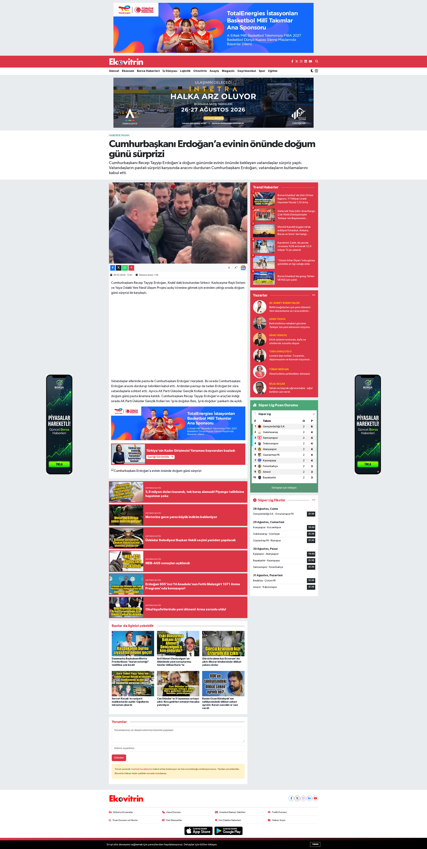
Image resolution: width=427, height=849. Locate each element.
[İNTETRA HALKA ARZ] (213, 102)
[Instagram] (303, 798)
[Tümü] (313, 295)
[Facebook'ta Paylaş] (112, 268)
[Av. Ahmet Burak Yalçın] (259, 306)
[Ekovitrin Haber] (126, 61)
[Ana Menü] (315, 71)
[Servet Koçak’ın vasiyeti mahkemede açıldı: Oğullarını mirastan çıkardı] (133, 683)
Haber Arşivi (278, 820)
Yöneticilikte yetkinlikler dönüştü (289, 373)
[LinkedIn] (309, 798)
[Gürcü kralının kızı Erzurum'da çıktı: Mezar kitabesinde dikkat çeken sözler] (223, 643)
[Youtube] (315, 798)
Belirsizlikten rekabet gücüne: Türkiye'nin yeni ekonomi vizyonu (289, 325)
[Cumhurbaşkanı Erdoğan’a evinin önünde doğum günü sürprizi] (178, 223)
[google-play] (228, 830)
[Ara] (316, 62)
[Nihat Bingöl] (259, 339)
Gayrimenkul (246, 71)
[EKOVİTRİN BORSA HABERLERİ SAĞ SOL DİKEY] (59, 424)
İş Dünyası (170, 71)
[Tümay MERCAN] (259, 371)
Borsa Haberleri (148, 71)
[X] (297, 798)
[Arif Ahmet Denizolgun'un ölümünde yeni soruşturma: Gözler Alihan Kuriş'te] (178, 643)
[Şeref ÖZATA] (259, 323)
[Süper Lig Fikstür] (313, 500)
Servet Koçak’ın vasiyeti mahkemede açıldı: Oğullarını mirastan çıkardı (130, 701)
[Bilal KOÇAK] (259, 387)
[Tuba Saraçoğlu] (259, 355)
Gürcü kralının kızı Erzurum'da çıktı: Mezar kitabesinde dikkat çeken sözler (221, 661)
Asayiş (214, 71)
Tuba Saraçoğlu (280, 351)
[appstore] (199, 830)
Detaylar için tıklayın (284, 487)
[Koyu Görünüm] (312, 71)
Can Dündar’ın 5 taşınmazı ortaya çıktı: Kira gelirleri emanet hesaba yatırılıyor (178, 701)
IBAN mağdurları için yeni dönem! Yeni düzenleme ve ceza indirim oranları (289, 309)
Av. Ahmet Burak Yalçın (284, 303)
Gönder (119, 757)
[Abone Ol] (243, 267)
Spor (262, 71)
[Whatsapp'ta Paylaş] (125, 268)
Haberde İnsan (119, 135)
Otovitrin (200, 71)
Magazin (228, 71)
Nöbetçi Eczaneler (123, 812)
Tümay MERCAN (279, 369)
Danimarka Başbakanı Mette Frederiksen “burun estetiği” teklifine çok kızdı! (130, 661)
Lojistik (185, 71)
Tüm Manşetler (174, 820)
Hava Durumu (173, 812)
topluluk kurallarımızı (142, 769)
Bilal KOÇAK (277, 384)
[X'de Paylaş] (118, 268)
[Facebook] (291, 798)
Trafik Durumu (279, 812)
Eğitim (272, 71)
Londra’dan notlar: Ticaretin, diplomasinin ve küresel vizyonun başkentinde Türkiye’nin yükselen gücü (289, 357)
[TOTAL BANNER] (213, 27)
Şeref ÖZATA (277, 319)
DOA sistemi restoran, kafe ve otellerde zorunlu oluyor (287, 341)
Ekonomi (128, 71)
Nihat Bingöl (278, 335)
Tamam (315, 844)
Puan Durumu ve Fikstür (125, 820)
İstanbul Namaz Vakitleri (232, 812)
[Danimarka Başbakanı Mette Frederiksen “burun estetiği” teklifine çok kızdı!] (133, 643)
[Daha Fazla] (131, 268)
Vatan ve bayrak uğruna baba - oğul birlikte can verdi (291, 390)
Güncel (114, 71)
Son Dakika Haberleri (230, 820)
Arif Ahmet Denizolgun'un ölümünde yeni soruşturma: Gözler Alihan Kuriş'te (174, 661)
